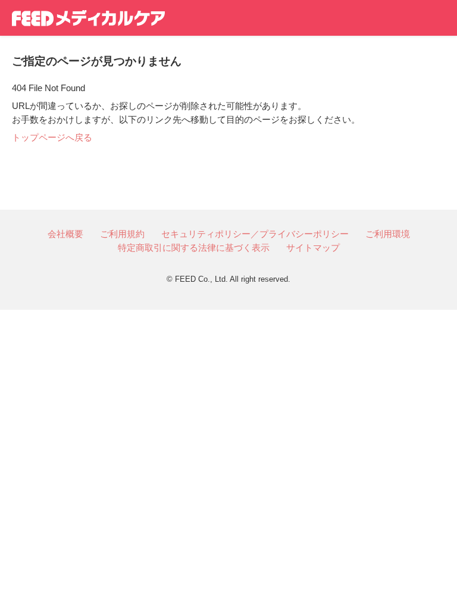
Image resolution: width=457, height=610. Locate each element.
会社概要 (65, 234)
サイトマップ (313, 247)
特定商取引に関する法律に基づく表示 (194, 247)
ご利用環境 (387, 234)
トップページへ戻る (52, 137)
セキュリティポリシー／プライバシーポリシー (255, 234)
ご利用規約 (122, 234)
